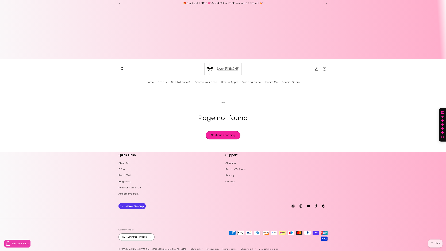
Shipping (230, 163)
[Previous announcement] (120, 3)
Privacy (229, 175)
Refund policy (196, 249)
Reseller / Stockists (130, 188)
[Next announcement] (326, 3)
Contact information (268, 249)
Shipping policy (248, 249)
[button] (122, 69)
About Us (123, 163)
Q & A (121, 169)
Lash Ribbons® (133, 249)
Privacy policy (212, 249)
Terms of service (230, 249)
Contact (230, 181)
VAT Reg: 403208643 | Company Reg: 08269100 (163, 249)
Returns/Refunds (235, 169)
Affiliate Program (128, 194)
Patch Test (124, 175)
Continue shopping (223, 135)
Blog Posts (124, 181)
